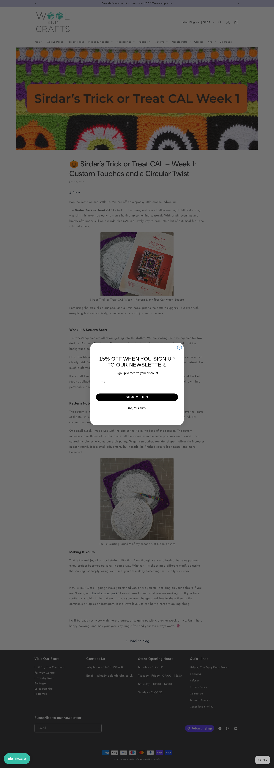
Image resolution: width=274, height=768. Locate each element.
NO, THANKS (137, 408)
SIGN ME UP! (137, 397)
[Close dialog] (179, 347)
